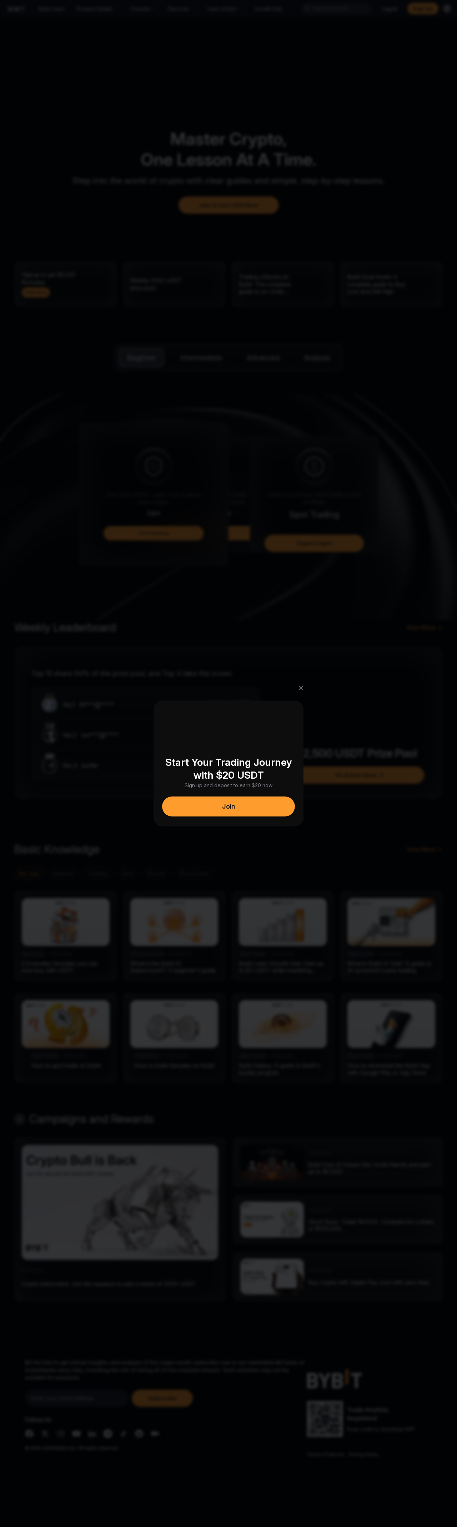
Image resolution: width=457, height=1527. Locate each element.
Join (228, 806)
